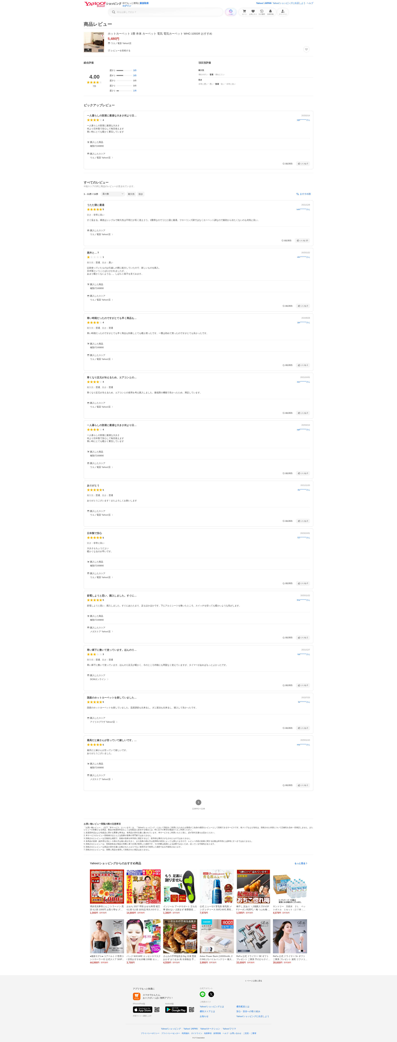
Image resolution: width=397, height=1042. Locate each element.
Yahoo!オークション (210, 1028)
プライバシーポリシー (150, 1033)
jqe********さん (303, 322)
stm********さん (303, 257)
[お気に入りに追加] (306, 49)
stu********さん (304, 490)
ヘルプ (310, 3)
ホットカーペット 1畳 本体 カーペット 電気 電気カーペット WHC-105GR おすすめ (160, 33)
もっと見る (299, 863)
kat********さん (304, 654)
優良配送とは (242, 1006)
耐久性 (131, 194)
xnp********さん (303, 745)
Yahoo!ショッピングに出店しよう (289, 3)
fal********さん (304, 702)
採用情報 (217, 1033)
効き (141, 194)
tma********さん (303, 600)
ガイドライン (196, 1033)
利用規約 (185, 1033)
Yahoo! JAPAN (263, 3)
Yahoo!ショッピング (171, 1028)
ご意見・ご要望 (249, 1033)
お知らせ (204, 1016)
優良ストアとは (207, 1011)
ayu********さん (303, 382)
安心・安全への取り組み (248, 1011)
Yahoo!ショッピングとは (212, 1006)
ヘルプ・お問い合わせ (232, 1033)
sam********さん (303, 209)
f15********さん (303, 537)
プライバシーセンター (170, 1033)
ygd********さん (303, 120)
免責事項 (208, 1033)
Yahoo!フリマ (229, 1028)
